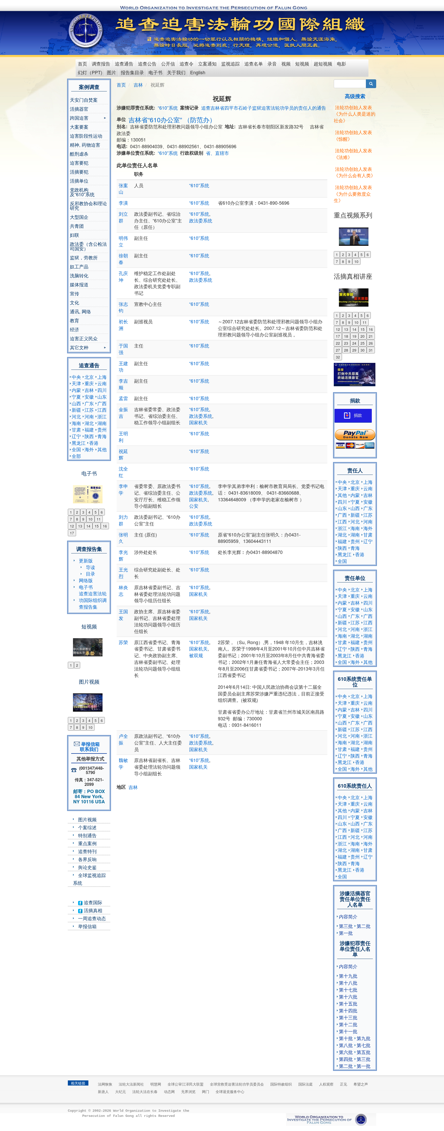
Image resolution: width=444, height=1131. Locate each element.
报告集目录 (132, 72)
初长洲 (123, 324)
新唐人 (103, 1091)
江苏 (89, 409)
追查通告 (124, 63)
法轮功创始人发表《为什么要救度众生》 (353, 193)
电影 (341, 63)
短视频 (302, 63)
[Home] (86, 30)
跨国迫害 (79, 118)
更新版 (86, 560)
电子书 (155, 72)
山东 (102, 396)
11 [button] (99, 519)
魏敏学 (123, 763)
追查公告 (147, 63)
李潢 (123, 202)
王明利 (123, 436)
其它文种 (79, 348)
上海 (102, 376)
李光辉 (123, 555)
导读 (90, 567)
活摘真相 (92, 910)
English (197, 72)
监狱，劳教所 (84, 257)
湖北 (89, 423)
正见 (343, 1084)
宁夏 (76, 396)
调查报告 (101, 63)
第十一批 (348, 1031)
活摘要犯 (79, 171)
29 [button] (354, 350)
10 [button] (90, 519)
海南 (76, 423)
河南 (89, 416)
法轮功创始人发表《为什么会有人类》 (354, 172)
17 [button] (72, 532)
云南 (102, 383)
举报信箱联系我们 (89, 746)
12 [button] (72, 526)
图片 (111, 72)
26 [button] (371, 343)
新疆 (76, 409)
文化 (74, 302)
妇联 (74, 234)
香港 (93, 442)
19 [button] (354, 336)
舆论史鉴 (87, 867)
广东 (89, 403)
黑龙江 (79, 442)
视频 (286, 63)
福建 (89, 429)
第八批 (346, 1045)
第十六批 (348, 996)
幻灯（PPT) (90, 72)
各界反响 (87, 859)
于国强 (123, 348)
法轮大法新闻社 (131, 1084)
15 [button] (97, 526)
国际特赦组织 (281, 1084)
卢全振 (123, 739)
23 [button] (346, 343)
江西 (102, 409)
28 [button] (346, 350)
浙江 (102, 416)
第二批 (364, 925)
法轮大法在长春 (145, 1091)
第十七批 (348, 989)
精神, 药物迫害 (85, 144)
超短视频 (323, 63)
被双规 (196, 655)
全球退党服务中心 (230, 1091)
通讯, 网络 (80, 311)
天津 (76, 383)
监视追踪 (230, 63)
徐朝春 (123, 258)
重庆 (89, 383)
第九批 (364, 1038)
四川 (102, 390)
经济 (74, 329)
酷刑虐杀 (79, 153)
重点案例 (87, 843)
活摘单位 (79, 180)
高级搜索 (355, 96)
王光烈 (123, 572)
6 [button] (102, 512)
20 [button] (362, 336)
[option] (89, 491)
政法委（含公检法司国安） (88, 246)
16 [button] (105, 526)
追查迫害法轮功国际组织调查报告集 (93, 600)
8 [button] (77, 519)
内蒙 (76, 390)
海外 (89, 449)
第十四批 (348, 1010)
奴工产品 (79, 266)
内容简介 (348, 916)
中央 (76, 376)
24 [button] (354, 343)
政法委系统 (200, 220)
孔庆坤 (123, 276)
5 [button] (96, 512)
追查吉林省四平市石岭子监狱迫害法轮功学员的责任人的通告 (263, 107)
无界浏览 (188, 1091)
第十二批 (348, 1024)
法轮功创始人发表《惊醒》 (353, 135)
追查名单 (253, 63)
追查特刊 (87, 851)
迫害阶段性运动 (86, 135)
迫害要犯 (79, 162)
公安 (193, 505)
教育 (74, 320)
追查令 (186, 63)
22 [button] (338, 343)
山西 (76, 403)
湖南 (102, 423)
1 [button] (71, 512)
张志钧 (123, 307)
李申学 (123, 489)
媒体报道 (79, 284)
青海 (102, 436)
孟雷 (123, 398)
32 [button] (338, 357)
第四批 (346, 1058)
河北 (76, 416)
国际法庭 (305, 1084)
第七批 (364, 1045)
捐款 (358, 415)
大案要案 (79, 126)
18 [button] (346, 336)
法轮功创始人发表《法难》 (353, 153)
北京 (89, 376)
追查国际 (92, 902)
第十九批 (348, 975)
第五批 (364, 1052)
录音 (272, 63)
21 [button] (371, 336)
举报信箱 (87, 926)
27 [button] (338, 350)
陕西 (89, 436)
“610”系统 (168, 107)
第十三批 (348, 1017)
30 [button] (362, 350)
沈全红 (123, 471)
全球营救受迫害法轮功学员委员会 (237, 1084)
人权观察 (326, 1084)
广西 (102, 403)
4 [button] (89, 512)
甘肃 (76, 429)
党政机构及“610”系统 (82, 191)
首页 (82, 63)
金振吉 (123, 412)
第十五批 (348, 1003)
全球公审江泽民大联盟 (185, 1084)
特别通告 (87, 835)
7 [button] (71, 519)
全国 (76, 449)
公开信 (168, 63)
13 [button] (80, 526)
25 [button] (362, 343)
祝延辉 (123, 454)
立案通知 (207, 63)
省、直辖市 (217, 152)
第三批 (346, 925)
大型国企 (79, 216)
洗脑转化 (79, 275)
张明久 (123, 537)
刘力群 (123, 520)
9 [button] (83, 519)
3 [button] (83, 512)
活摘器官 (79, 108)
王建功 (123, 366)
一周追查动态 (92, 918)
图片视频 (87, 819)
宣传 (74, 293)
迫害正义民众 (84, 338)
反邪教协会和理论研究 (88, 205)
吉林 (89, 390)
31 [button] (371, 350)
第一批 (346, 932)
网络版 (86, 580)
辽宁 (76, 436)
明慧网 (155, 1084)
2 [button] (77, 512)
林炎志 (123, 590)
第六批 (346, 1052)
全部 (76, 456)
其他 (102, 449)
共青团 (77, 225)
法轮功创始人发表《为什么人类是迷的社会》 (354, 114)
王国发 (123, 614)
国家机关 (198, 422)
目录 (90, 573)
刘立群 (123, 217)
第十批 (346, 1038)
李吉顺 (123, 384)
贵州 (102, 429)
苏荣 (123, 642)
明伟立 (123, 241)
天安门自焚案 (84, 99)
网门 (205, 1091)
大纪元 (120, 1091)
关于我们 (176, 72)
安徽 (89, 396)
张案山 (123, 188)
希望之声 (361, 1084)
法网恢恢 (105, 1084)
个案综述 (87, 827)
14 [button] (88, 526)
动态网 (169, 1091)
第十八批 (348, 982)
